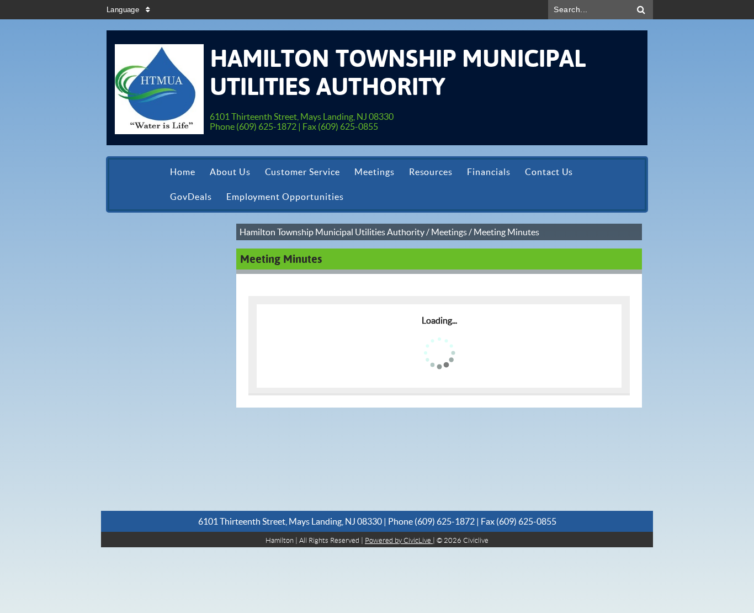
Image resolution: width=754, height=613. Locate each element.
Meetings (449, 232)
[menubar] (377, 184)
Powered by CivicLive (399, 540)
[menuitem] (183, 172)
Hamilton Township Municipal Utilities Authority (332, 232)
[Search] (641, 9)
